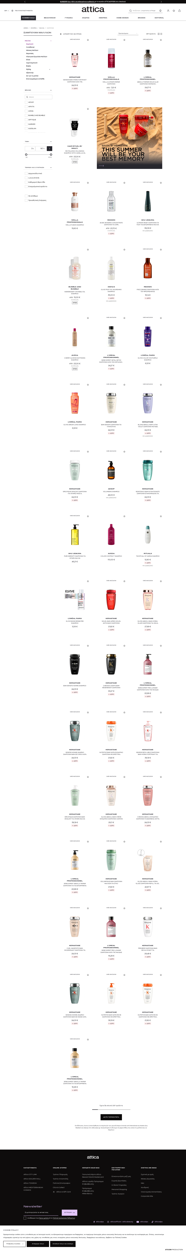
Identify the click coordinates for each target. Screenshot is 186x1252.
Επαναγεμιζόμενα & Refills (35, 79)
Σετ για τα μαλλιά (32, 76)
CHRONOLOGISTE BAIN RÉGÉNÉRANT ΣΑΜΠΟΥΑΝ (111, 686)
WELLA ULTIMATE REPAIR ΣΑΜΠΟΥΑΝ (111, 83)
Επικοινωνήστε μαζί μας (121, 1176)
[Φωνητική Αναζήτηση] (160, 10)
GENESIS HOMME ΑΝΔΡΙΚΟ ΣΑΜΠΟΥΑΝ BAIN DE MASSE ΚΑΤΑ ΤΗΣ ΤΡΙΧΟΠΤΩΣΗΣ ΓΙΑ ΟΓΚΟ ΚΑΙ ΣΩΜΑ (74, 1016)
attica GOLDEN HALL (32, 1179)
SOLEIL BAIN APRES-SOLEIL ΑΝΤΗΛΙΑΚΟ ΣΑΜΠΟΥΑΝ (111, 622)
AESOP (111, 489)
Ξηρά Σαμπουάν (32, 63)
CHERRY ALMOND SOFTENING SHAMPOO (74, 359)
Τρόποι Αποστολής (60, 1179)
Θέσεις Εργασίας (148, 1179)
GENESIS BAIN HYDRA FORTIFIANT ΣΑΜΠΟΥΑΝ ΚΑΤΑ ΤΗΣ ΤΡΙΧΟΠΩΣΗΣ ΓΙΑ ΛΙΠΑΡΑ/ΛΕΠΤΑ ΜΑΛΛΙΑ (75, 81)
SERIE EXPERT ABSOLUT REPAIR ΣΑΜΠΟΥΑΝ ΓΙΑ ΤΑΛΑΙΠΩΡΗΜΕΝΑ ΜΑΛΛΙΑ (74, 885)
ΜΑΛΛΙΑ (41, 28)
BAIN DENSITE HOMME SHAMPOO (74, 685)
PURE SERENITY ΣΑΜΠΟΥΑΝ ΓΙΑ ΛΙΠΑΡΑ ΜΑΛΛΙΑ (75, 557)
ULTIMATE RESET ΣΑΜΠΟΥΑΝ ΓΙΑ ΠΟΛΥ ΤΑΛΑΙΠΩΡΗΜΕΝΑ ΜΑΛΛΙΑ (148, 223)
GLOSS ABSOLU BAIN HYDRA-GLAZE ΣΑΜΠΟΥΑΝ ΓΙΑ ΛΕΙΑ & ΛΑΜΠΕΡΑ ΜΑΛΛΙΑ (148, 622)
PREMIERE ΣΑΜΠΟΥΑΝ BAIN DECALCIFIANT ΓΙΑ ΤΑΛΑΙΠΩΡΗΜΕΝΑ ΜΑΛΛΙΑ (147, 949)
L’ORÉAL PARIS (148, 355)
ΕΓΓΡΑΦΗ (68, 1212)
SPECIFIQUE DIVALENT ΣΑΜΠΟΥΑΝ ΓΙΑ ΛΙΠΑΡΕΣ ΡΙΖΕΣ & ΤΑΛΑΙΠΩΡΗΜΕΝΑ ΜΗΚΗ (75, 493)
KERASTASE (74, 77)
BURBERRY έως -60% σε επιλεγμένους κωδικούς (77, 1)
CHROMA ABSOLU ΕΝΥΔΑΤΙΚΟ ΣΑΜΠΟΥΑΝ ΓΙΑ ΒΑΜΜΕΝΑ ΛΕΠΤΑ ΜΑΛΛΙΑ (147, 818)
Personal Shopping (119, 1189)
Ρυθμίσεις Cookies (13, 1244)
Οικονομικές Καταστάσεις (151, 1192)
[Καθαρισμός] (156, 10)
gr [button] (5, 10)
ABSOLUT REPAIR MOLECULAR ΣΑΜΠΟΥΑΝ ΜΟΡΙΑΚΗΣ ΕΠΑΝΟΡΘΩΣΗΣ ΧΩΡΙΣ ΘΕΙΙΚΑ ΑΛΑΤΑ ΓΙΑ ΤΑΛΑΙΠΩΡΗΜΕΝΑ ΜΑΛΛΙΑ (147, 83)
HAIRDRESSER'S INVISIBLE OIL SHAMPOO (74, 292)
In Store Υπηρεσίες (119, 1185)
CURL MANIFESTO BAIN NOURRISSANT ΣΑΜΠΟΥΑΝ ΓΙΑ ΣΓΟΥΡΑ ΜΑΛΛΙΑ (74, 949)
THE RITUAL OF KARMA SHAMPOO (148, 556)
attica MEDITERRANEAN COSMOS (33, 1189)
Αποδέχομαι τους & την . (51, 1218)
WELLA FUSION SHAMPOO (75, 225)
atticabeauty (127, 1222)
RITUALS (148, 553)
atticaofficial (115, 1222)
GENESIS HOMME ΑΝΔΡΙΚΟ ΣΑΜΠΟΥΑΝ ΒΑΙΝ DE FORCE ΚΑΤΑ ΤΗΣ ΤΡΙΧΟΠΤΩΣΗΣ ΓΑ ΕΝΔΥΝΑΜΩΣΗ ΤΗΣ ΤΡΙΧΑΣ (74, 753)
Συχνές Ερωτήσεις (119, 1181)
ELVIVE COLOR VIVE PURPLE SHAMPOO (148, 359)
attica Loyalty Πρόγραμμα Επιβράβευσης (92, 1183)
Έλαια (28, 59)
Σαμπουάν (29, 44)
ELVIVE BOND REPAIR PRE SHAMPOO (75, 622)
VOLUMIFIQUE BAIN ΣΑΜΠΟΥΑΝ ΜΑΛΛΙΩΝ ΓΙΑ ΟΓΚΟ (111, 882)
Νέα (142, 1183)
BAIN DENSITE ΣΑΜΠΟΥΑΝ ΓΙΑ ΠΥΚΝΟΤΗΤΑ (111, 425)
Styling (28, 69)
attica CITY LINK (30, 1174)
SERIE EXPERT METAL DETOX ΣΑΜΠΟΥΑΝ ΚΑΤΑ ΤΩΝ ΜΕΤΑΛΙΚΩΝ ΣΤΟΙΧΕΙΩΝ (111, 361)
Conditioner (30, 47)
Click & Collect (58, 1187)
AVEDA (74, 355)
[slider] (26, 154)
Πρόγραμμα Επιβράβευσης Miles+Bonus (88, 1191)
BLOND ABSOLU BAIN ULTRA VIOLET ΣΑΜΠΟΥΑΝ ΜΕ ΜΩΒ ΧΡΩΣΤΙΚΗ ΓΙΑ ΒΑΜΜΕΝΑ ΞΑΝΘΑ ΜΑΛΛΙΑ (148, 426)
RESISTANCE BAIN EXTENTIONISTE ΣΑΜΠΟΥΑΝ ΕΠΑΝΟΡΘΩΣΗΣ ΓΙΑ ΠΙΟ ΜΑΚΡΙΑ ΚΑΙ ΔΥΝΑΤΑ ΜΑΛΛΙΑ (148, 493)
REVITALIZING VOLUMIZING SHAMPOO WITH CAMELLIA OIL (75, 152)
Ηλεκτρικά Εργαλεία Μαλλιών (36, 56)
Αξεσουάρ (30, 72)
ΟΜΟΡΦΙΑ (34, 28)
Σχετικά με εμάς (147, 1174)
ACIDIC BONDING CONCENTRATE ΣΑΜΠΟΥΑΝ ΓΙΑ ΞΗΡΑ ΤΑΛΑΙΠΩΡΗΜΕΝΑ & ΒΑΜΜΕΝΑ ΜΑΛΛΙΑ (111, 224)
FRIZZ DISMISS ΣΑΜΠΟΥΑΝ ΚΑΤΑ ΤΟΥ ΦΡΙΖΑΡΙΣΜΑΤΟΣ (148, 290)
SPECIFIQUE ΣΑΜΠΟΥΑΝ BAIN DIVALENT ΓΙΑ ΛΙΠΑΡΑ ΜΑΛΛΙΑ (75, 818)
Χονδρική (145, 1187)
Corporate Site (147, 1196)
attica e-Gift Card (63, 1192)
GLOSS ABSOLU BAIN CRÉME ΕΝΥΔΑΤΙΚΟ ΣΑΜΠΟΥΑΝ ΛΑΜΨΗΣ (111, 818)
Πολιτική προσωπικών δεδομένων (64, 1218)
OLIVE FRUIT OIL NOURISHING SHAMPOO (111, 290)
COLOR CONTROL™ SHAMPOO (111, 556)
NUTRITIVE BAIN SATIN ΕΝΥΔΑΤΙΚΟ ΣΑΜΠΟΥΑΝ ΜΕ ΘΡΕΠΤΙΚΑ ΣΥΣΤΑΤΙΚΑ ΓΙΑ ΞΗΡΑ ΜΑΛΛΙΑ (111, 753)
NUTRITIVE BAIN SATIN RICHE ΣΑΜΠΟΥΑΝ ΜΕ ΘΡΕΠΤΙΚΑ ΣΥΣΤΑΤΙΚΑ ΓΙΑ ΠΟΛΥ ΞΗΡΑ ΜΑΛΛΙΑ (111, 1016)
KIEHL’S (111, 287)
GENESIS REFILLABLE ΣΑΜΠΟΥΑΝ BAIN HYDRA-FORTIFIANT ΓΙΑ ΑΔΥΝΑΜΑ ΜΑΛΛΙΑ (147, 753)
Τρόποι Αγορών (118, 1194)
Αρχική (26, 28)
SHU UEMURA (147, 220)
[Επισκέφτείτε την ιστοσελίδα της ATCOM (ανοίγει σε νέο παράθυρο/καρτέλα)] (174, 1249)
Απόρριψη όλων (38, 1244)
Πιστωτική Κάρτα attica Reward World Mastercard (93, 1176)
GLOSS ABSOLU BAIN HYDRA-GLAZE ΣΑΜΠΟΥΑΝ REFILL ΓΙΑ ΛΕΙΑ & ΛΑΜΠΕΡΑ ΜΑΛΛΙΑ (148, 882)
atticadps (100, 1222)
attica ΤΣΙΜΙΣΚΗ (30, 1183)
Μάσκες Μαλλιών (32, 50)
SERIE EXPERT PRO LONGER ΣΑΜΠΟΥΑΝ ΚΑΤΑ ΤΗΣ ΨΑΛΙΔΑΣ (148, 689)
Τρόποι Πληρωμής (60, 1174)
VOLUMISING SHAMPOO (111, 491)
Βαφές (28, 66)
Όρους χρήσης (44, 1218)
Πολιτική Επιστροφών (61, 1183)
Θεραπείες (30, 53)
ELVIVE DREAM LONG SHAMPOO (75, 424)
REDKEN (111, 220)
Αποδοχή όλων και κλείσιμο (63, 1244)
